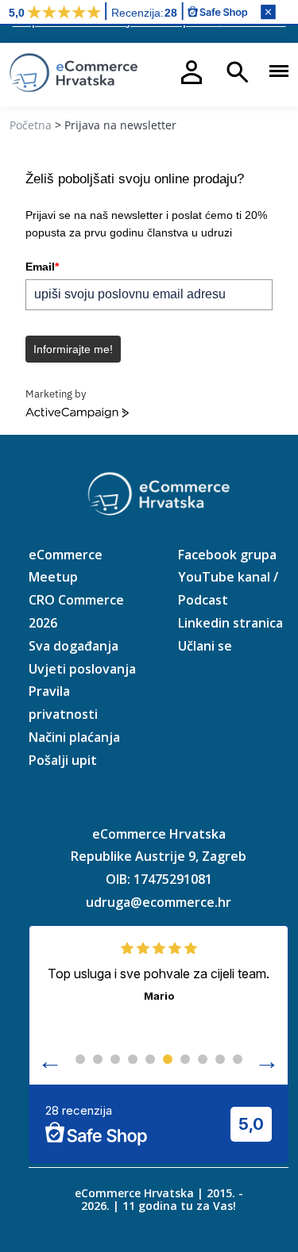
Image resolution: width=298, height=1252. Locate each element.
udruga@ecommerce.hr (158, 902)
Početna (31, 124)
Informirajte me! (73, 349)
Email (42, 266)
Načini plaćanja (74, 737)
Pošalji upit (63, 760)
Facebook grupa (227, 554)
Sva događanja (73, 646)
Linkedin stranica (230, 623)
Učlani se (205, 646)
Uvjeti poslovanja (82, 669)
